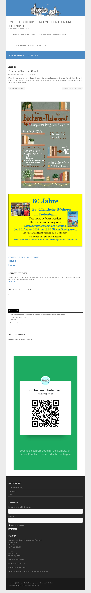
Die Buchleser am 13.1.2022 (72, 88)
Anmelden (12, 529)
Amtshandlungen (59, 35)
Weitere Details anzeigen (17, 323)
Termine (34, 35)
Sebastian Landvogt (17, 74)
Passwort (11, 516)
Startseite (15, 35)
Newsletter (41, 46)
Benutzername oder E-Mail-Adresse (19, 507)
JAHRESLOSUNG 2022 (16, 88)
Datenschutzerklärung (16, 488)
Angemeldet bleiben (17, 525)
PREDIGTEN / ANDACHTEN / (17, 257)
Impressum (13, 491)
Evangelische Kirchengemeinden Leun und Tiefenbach (40, 24)
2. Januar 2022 (31, 74)
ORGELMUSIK (12, 261)
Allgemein (12, 67)
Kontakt (31, 46)
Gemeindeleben (45, 35)
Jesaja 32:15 (12, 282)
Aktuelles (25, 35)
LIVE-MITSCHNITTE (32, 257)
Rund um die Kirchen (18, 46)
